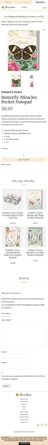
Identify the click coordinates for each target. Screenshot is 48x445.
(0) (45, 8)
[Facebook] (38, 425)
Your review (6, 320)
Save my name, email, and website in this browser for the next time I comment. (23, 377)
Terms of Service (24, 417)
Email (4, 363)
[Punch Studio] (40, 2)
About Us (24, 404)
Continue (15, 437)
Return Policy (24, 412)
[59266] (16, 81)
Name (4, 352)
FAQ (24, 409)
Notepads (26, 22)
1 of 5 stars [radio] (2, 316)
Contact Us (24, 422)
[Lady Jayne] (8, 2)
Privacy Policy (24, 419)
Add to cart (24, 159)
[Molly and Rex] (24, 2)
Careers (24, 407)
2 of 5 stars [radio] (4, 316)
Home (3, 22)
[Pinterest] (45, 425)
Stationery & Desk (14, 22)
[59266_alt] (31, 81)
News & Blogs (24, 401)
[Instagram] (42, 425)
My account (24, 399)
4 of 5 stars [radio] (8, 316)
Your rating (5, 313)
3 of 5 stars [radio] (6, 316)
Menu (24, 7)
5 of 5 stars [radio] (10, 316)
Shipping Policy (24, 414)
